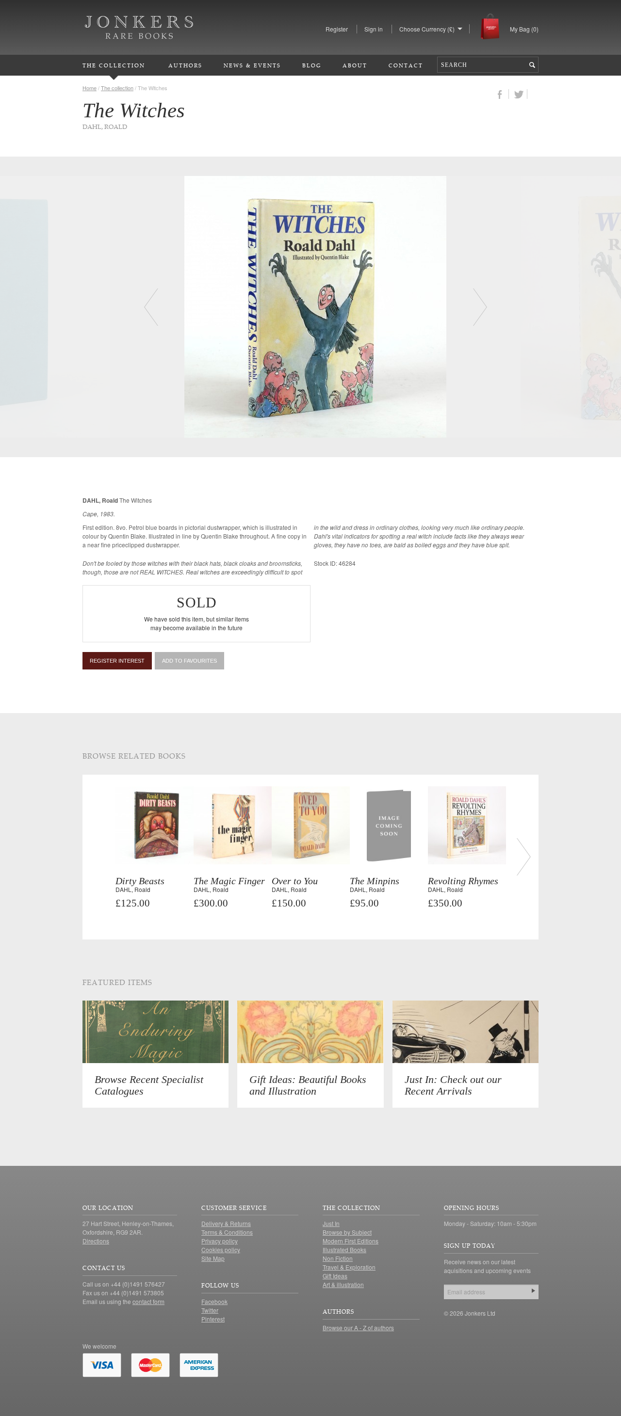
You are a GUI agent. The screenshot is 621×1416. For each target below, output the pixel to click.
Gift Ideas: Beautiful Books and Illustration (307, 1085)
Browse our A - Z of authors (358, 1327)
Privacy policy (219, 1241)
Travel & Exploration (349, 1267)
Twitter (209, 1310)
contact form (148, 1301)
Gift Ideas (335, 1276)
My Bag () (524, 29)
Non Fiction (338, 1258)
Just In (331, 1223)
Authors (185, 65)
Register (337, 29)
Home (89, 88)
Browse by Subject (347, 1232)
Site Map (213, 1258)
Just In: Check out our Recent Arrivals (453, 1085)
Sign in (373, 29)
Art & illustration (343, 1284)
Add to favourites (189, 661)
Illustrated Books (344, 1249)
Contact (406, 65)
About (355, 65)
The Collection (113, 65)
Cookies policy (220, 1249)
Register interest (117, 661)
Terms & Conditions (227, 1232)
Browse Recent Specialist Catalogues (149, 1085)
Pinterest (213, 1319)
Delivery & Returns (226, 1223)
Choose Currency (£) (427, 29)
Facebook (214, 1301)
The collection (117, 88)
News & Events (252, 65)
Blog (311, 65)
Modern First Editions (350, 1241)
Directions (95, 1241)
